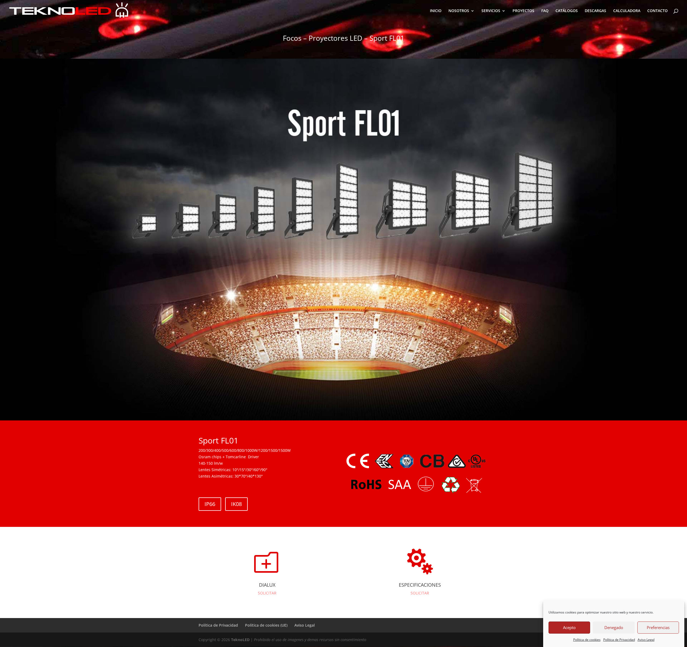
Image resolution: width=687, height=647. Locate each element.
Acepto (569, 627)
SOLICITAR (267, 593)
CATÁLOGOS (567, 11)
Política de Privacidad (619, 639)
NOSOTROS (458, 11)
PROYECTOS (523, 11)
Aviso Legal (646, 639)
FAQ (545, 11)
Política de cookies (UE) (266, 625)
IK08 (236, 504)
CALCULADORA (626, 11)
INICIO (435, 11)
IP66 (209, 504)
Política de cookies (587, 639)
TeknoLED (240, 639)
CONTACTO (657, 11)
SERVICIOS (490, 11)
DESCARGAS (595, 11)
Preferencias (658, 627)
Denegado (613, 627)
